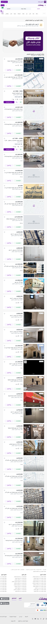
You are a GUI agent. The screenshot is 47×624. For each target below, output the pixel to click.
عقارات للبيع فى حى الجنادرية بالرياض (39, 576)
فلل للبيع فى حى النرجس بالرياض (20, 586)
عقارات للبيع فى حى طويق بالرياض (40, 589)
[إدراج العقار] (6, 5)
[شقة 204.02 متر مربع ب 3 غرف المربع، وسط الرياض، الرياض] (34, 535)
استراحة (19, 14)
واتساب (17, 70)
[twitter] (32, 618)
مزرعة (15, 14)
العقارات (38, 9)
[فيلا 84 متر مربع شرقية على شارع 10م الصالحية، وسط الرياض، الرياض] (34, 487)
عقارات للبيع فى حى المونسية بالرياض (39, 583)
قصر (11, 14)
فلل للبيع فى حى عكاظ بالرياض (20, 591)
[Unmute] (25, 377)
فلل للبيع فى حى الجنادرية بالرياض (20, 576)
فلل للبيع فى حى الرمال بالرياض (20, 578)
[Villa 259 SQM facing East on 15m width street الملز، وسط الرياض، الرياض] (34, 565)
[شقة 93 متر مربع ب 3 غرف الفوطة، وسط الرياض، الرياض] (34, 245)
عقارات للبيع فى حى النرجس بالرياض (39, 585)
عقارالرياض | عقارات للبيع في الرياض (17, 569)
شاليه (3, 14)
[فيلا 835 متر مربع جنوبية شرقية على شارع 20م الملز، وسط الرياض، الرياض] (34, 175)
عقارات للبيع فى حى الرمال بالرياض (40, 578)
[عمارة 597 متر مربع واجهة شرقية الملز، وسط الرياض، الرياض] (34, 72)
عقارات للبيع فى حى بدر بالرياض (40, 588)
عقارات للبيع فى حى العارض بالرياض (39, 580)
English (12, 621)
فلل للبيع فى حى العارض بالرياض (20, 580)
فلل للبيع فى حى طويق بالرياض (20, 588)
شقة (37, 14)
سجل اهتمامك (9, 102)
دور (26, 14)
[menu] (45, 5)
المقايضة (6, 9)
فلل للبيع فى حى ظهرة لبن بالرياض (20, 589)
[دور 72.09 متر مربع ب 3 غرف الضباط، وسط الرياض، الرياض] (34, 309)
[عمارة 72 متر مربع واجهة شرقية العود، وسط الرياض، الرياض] (34, 439)
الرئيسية (44, 569)
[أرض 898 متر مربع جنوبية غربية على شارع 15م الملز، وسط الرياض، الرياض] (34, 213)
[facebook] (40, 618)
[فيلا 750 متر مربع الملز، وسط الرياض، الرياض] (34, 293)
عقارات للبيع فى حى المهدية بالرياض (39, 581)
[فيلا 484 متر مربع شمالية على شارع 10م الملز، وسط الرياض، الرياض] (34, 277)
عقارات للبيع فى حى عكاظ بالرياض (40, 591)
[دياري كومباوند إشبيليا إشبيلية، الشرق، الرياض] (34, 104)
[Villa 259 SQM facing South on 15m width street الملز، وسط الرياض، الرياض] (34, 550)
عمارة (23, 14)
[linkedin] (38, 618)
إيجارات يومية (23, 9)
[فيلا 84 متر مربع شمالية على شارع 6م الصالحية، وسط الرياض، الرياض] (34, 471)
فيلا (33, 14)
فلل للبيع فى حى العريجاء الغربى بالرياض (19, 581)
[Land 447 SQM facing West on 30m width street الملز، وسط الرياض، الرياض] (34, 119)
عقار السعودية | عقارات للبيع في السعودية (34, 569)
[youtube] (35, 618)
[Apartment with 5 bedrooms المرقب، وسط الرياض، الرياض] (34, 407)
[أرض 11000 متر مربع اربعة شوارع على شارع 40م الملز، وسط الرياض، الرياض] (34, 88)
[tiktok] (43, 618)
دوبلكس (7, 14)
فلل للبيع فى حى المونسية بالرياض (20, 585)
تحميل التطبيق (4, 2)
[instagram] (46, 618)
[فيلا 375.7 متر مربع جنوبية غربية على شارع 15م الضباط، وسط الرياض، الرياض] (34, 358)
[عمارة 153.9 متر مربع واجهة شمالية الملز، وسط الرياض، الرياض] (34, 222)
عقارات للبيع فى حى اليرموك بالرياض (39, 586)
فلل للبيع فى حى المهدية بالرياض (20, 583)
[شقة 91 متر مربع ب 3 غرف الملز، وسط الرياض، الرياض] (34, 423)
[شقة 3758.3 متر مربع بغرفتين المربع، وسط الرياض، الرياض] (34, 455)
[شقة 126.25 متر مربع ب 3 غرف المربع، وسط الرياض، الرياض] (34, 261)
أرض (30, 14)
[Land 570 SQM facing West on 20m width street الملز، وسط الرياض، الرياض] (34, 135)
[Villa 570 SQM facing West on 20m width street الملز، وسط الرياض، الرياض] (34, 167)
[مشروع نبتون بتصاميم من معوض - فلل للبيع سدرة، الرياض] (34, 151)
